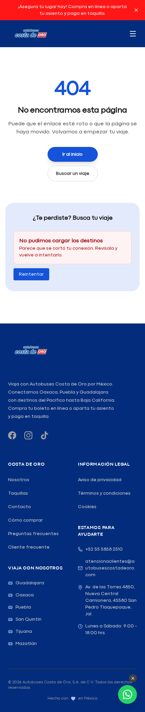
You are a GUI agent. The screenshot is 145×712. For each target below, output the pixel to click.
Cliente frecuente (29, 547)
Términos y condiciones (104, 493)
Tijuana (24, 631)
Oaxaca (25, 595)
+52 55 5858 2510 (104, 549)
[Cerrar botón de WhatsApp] (133, 678)
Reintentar (31, 274)
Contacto (19, 507)
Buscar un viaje (72, 174)
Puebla (23, 607)
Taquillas (18, 493)
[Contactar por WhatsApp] (127, 694)
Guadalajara (30, 583)
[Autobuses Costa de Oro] (30, 350)
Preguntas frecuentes (33, 534)
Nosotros (18, 480)
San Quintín (28, 619)
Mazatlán (26, 644)
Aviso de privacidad (99, 480)
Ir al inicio (72, 154)
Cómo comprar (25, 520)
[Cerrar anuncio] (136, 10)
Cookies (87, 507)
